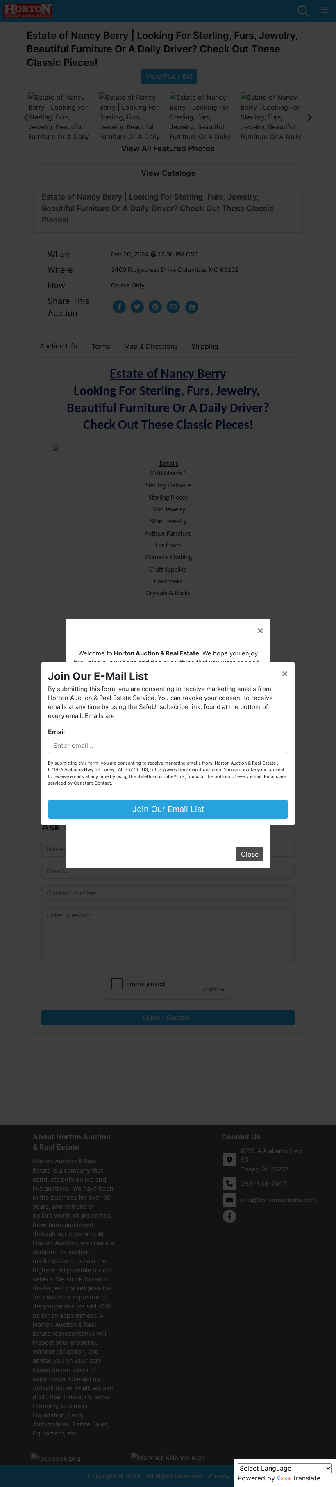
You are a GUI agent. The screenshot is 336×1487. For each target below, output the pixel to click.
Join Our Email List (168, 809)
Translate (306, 1478)
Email (56, 732)
